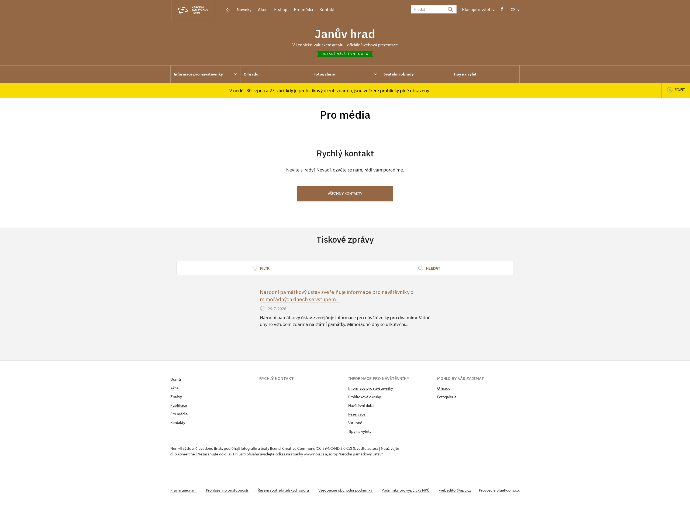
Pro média (303, 9)
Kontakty (177, 422)
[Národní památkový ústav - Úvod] (192, 10)
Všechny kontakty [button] (345, 193)
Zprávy (176, 396)
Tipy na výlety (359, 431)
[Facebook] (502, 10)
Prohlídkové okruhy (364, 396)
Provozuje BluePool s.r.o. (499, 490)
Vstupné (355, 422)
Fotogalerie (447, 396)
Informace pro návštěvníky (370, 388)
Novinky (244, 9)
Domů (175, 379)
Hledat (432, 268)
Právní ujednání (183, 490)
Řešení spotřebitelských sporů (284, 490)
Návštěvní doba (361, 405)
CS (514, 9)
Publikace (178, 405)
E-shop (280, 9)
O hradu (443, 388)
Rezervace (356, 414)
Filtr (264, 268)
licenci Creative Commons (292, 448)
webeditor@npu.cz (455, 490)
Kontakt (327, 9)
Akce (263, 9)
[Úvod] (227, 9)
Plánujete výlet (477, 9)
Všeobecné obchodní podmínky (345, 490)
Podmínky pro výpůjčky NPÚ (406, 490)
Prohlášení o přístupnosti (227, 490)
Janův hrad (345, 33)
